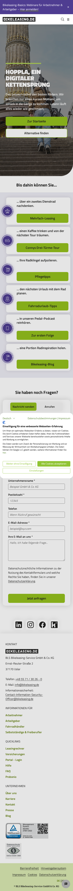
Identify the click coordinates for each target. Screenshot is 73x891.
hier (4, 452)
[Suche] (62, 19)
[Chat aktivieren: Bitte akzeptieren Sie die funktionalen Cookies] (66, 884)
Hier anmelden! (29, 9)
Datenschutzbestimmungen (42, 418)
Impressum (64, 418)
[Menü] (68, 19)
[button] (9, 418)
